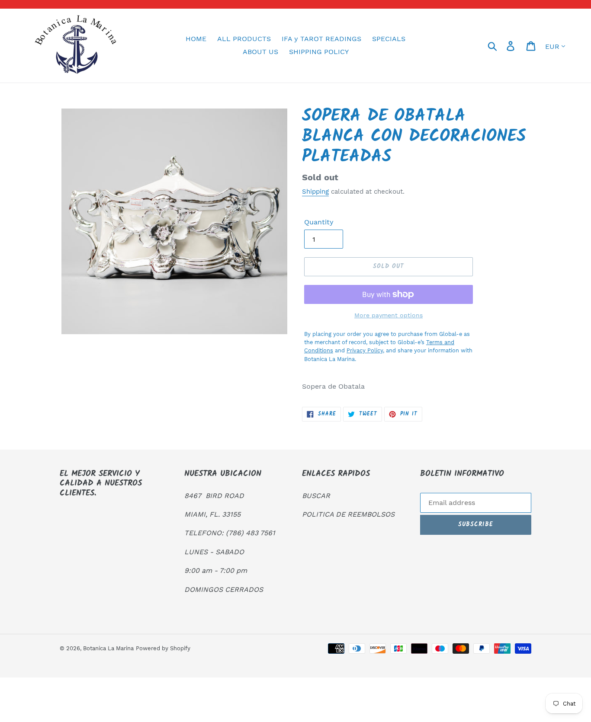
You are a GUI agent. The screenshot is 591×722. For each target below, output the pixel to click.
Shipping (315, 191)
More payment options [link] (388, 315)
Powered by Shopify (163, 648)
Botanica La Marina (108, 648)
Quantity (319, 222)
